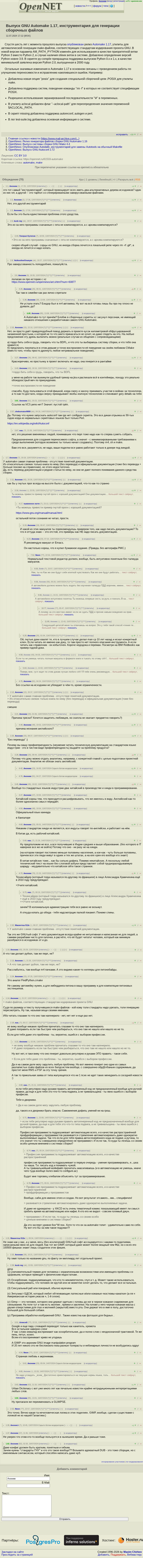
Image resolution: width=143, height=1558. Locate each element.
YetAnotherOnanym (23, 260)
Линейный (105, 179)
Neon (37, 555)
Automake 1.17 (101, 44)
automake (29, 162)
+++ (88, 6)
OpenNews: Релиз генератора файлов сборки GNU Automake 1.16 (47, 141)
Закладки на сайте (12, 1552)
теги (105, 6)
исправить (122, 134)
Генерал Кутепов (27, 236)
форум (97, 6)
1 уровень (91, 179)
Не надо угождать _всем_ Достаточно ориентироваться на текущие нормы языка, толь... (76, 1376)
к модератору (71, 186)
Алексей (23, 1322)
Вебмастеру (134, 1554)
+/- (114, 179)
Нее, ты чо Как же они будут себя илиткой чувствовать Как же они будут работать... (84, 573)
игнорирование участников (112, 1462)
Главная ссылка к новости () (43, 138)
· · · (56, 186)
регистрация (118, 1)
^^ (45, 200)
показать (16, 496)
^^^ (49, 200)
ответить (41, 186)
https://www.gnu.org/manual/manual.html (39, 512)
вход (110, 1)
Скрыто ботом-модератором (64, 768)
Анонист (14, 1425)
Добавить (103, 1554)
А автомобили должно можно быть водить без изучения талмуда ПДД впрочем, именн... (86, 586)
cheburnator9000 (23, 411)
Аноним (13, 186)
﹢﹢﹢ (49, 186)
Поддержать (118, 1554)
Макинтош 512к (22, 925)
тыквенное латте (32, 504)
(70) (21, 179)
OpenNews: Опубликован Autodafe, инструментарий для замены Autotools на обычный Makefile (65, 147)
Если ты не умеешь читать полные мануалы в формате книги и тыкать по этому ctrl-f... (75, 659)
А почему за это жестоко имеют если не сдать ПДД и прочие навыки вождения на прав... (86, 613)
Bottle (41, 569)
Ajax (81, 179)
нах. (21, 430)
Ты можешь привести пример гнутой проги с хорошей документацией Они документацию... (73, 495)
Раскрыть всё (125, 179)
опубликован (75, 44)
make (39, 162)
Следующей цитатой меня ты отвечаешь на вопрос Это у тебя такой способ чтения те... (88, 626)
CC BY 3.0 (20, 155)
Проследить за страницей (17, 1554)
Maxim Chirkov (132, 1552)
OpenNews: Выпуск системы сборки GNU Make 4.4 (39, 144)
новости (80, 6)
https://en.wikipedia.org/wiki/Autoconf (28, 423)
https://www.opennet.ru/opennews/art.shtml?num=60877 (44, 282)
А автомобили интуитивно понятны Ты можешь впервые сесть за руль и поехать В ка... (84, 600)
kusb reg (18, 221)
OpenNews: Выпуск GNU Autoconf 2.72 (31, 149)
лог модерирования (134, 1462)
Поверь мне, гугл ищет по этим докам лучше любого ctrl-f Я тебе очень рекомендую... (79, 673)
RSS (137, 179)
